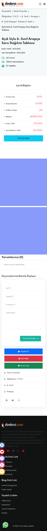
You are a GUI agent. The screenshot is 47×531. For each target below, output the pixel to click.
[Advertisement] (23, 182)
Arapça (34, 17)
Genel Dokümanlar (9, 470)
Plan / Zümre (7, 462)
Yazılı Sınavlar (20, 11)
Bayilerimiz (6, 505)
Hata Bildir (24, 358)
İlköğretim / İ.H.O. (10, 17)
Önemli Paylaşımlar (9, 485)
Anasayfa (6, 11)
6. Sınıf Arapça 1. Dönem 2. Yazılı (17, 22)
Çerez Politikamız (8, 509)
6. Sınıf (25, 17)
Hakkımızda (6, 500)
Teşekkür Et (24, 351)
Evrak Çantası (7, 474)
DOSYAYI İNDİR (23, 138)
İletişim (4, 513)
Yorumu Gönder (29, 338)
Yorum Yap (24, 365)
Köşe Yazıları (7, 489)
